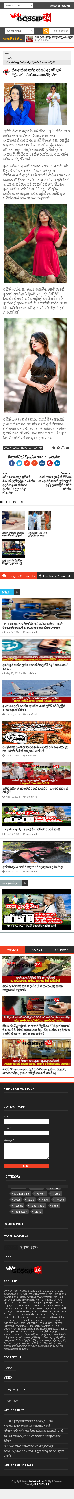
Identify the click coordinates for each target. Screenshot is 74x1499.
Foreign (41, 1193)
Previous (4, 910)
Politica (60, 1199)
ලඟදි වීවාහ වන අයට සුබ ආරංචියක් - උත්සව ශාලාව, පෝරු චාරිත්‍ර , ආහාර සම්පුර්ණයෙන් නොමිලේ (34, 1071)
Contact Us (10, 1368)
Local (16, 447)
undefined (31, 632)
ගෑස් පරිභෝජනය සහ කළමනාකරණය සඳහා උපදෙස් (29, 1446)
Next (69, 910)
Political (18, 1205)
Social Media (37, 1205)
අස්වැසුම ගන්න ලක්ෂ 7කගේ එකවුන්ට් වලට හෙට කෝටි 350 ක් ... (35, 667)
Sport (55, 1205)
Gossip (7, 447)
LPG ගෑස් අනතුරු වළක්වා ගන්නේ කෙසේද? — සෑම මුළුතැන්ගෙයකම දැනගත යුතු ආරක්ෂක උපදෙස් (32, 626)
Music (31, 1199)
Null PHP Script (41, 1484)
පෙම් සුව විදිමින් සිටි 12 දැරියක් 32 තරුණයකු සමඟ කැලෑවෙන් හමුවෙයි (32, 988)
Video (38, 1211)
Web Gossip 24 (36, 1481)
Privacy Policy (11, 1400)
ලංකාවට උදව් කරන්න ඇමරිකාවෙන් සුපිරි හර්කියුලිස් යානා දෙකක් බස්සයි (33, 708)
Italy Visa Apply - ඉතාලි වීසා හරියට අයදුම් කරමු (31, 829)
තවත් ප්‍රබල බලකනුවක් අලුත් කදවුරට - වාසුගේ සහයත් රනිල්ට (35, 790)
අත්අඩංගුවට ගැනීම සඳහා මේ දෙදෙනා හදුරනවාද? (32, 867)
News (9, 58)
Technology (20, 1211)
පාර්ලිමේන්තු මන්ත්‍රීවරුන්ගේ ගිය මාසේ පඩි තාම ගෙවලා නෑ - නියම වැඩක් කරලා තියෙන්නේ (35, 749)
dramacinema (21, 1193)
